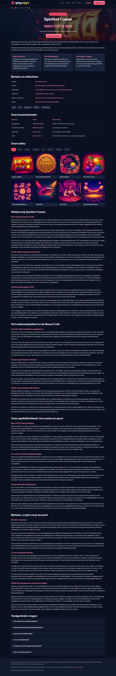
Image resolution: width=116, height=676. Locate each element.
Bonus (63, 3)
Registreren (99, 3)
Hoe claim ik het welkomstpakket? (26, 621)
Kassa (74, 3)
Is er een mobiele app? (21, 640)
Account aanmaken (53, 36)
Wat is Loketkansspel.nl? (23, 652)
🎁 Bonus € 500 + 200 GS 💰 (22, 8)
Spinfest (12, 8)
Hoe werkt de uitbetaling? (23, 633)
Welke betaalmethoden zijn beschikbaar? (28, 627)
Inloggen (88, 3)
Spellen (68, 3)
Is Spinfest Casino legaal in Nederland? (28, 646)
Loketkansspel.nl (78, 667)
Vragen (79, 3)
